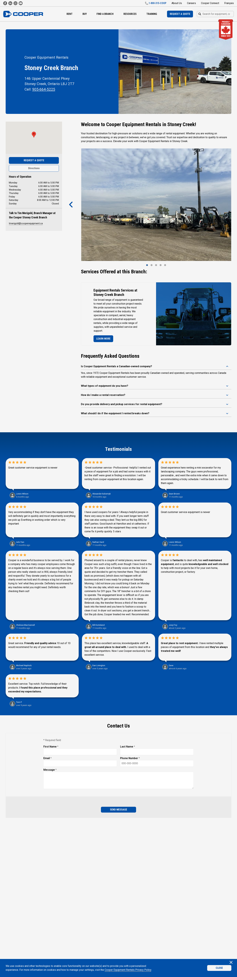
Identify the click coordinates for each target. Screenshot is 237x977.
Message (50, 769)
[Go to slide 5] (165, 265)
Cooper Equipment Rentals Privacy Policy (128, 969)
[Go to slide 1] (147, 265)
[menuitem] (70, 14)
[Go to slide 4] (161, 265)
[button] (34, 135)
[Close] (231, 962)
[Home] (23, 14)
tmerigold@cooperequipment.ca (26, 223)
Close (219, 967)
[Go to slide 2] (152, 265)
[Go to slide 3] (156, 265)
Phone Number (130, 758)
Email (47, 758)
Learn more (103, 338)
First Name (50, 746)
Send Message (118, 809)
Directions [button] (34, 168)
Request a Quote (34, 160)
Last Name (127, 746)
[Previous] (71, 204)
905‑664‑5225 (43, 89)
